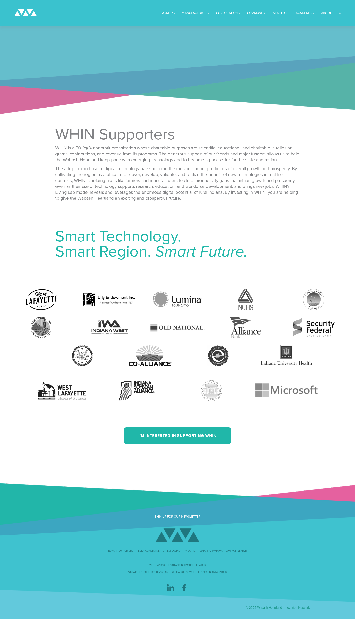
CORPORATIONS (228, 12)
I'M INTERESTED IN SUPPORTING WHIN (177, 435)
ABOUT (326, 12)
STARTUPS (280, 12)
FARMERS (167, 12)
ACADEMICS (304, 12)
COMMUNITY (256, 12)
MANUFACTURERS (195, 12)
